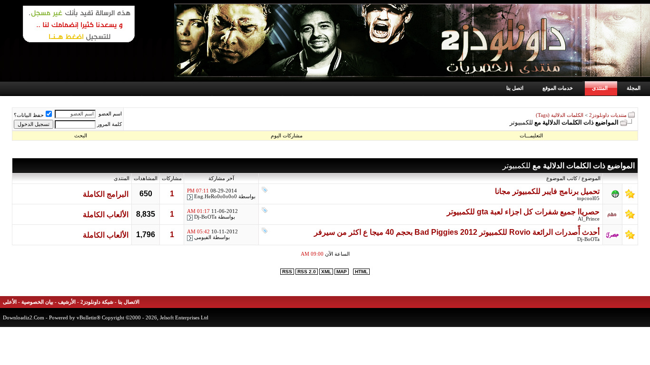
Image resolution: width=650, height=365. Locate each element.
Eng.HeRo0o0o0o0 (215, 196)
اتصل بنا (514, 88)
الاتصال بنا (128, 302)
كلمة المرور (109, 124)
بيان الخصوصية (37, 302)
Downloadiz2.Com (23, 317)
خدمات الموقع (557, 88)
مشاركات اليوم (287, 135)
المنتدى (600, 88)
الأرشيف (67, 302)
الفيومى (202, 237)
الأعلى (10, 302)
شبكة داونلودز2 (96, 302)
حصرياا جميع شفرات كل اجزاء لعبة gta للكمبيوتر (523, 212)
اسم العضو (110, 113)
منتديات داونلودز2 (608, 115)
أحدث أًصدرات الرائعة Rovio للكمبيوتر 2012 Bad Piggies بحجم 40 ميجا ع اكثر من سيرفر (457, 232)
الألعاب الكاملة (105, 215)
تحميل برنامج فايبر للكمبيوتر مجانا (547, 191)
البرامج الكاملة (105, 194)
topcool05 (588, 198)
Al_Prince (589, 218)
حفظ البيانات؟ (29, 115)
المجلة (633, 88)
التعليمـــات (531, 135)
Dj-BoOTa (205, 217)
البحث (80, 135)
